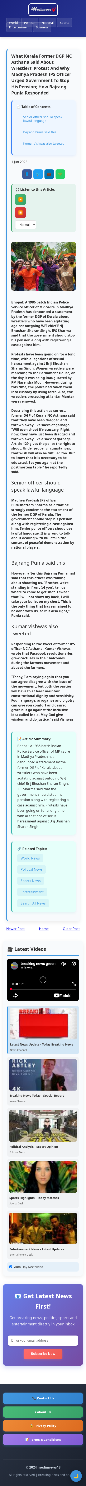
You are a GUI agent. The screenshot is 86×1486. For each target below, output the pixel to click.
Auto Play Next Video (28, 1267)
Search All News (33, 903)
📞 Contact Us (43, 1398)
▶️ (20, 199)
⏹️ (20, 212)
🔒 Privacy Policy (43, 1425)
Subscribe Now (43, 1354)
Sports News (31, 880)
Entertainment (19, 27)
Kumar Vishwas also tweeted (43, 143)
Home (44, 928)
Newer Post (15, 928)
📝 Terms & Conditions (43, 1439)
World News (30, 858)
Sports (64, 22)
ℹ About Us (43, 1412)
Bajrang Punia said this (39, 132)
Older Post (71, 928)
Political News (32, 869)
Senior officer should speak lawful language (42, 119)
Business (42, 27)
